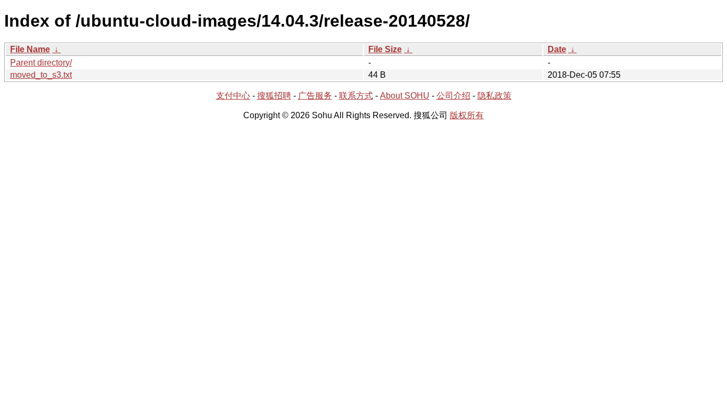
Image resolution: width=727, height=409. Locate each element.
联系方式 (356, 95)
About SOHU (404, 95)
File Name (30, 49)
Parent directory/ (41, 62)
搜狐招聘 (274, 95)
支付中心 (233, 95)
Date (557, 49)
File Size (385, 49)
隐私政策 (494, 95)
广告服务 (315, 95)
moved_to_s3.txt (41, 74)
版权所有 (467, 115)
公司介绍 (453, 95)
